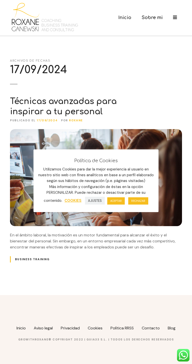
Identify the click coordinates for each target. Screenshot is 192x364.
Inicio (124, 17)
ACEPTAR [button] (116, 201)
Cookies (95, 328)
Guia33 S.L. (97, 339)
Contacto (151, 328)
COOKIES (73, 200)
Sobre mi (152, 17)
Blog (172, 328)
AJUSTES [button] (95, 201)
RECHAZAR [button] (138, 201)
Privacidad (70, 328)
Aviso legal (43, 328)
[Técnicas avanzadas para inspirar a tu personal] (96, 132)
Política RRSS (122, 328)
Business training (32, 259)
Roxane (76, 120)
